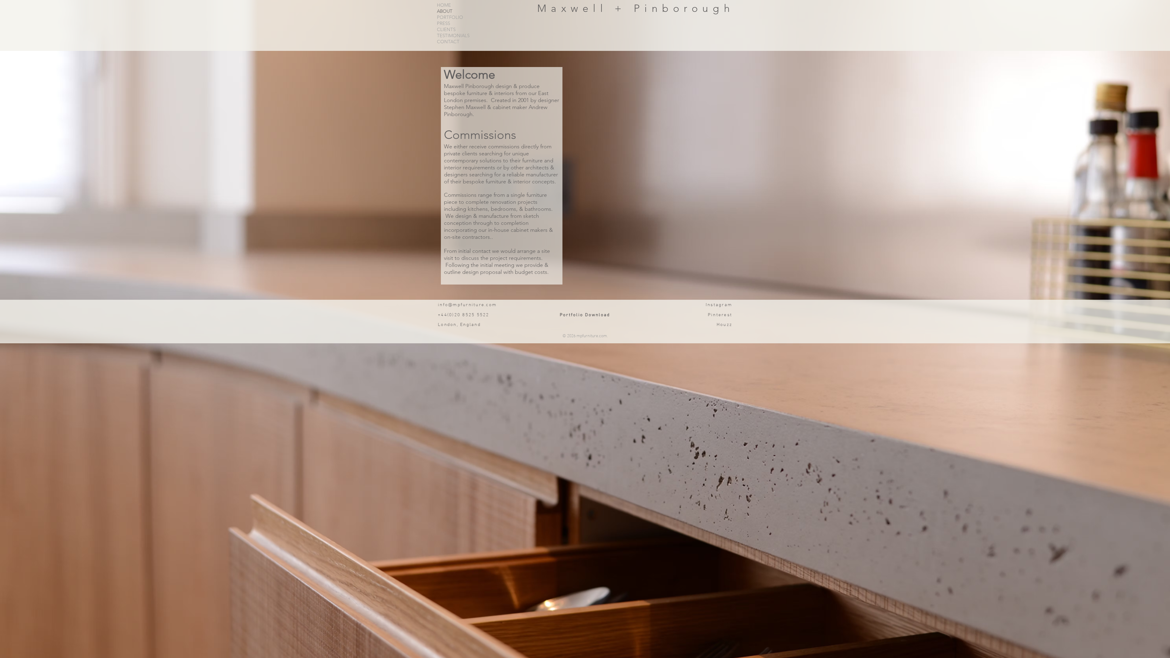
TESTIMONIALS (453, 35)
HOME (444, 5)
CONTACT (448, 41)
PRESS (443, 23)
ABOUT (444, 11)
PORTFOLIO (450, 17)
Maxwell (576, 8)
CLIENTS (446, 29)
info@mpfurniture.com (467, 305)
